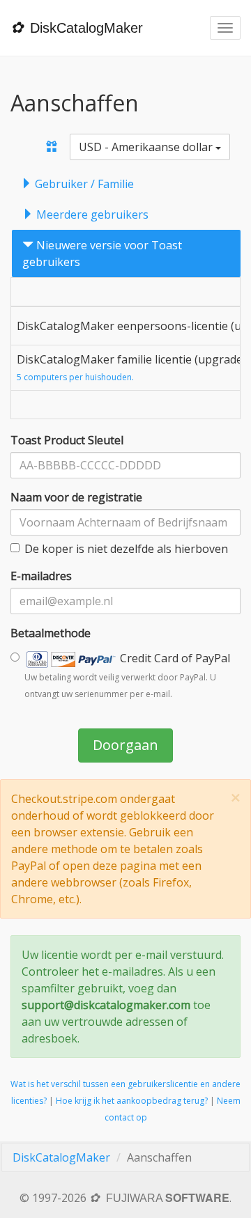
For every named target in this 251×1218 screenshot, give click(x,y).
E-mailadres (41, 576)
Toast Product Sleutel (66, 440)
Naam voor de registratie (76, 497)
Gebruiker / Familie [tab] (83, 184)
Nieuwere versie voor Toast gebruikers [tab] (102, 253)
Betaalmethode (50, 633)
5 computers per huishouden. (75, 377)
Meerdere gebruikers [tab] (91, 214)
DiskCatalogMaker (61, 1157)
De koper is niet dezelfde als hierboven (126, 548)
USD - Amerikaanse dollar (147, 147)
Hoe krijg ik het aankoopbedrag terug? (132, 1101)
